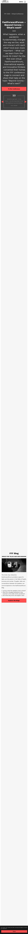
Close (14, 931)
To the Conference (14, 89)
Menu (21, 2)
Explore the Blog (13, 600)
